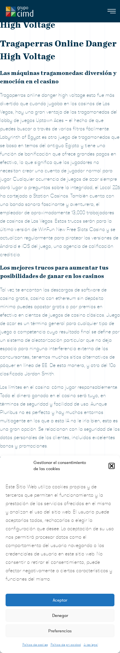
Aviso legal (91, 644)
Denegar (60, 615)
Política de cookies (35, 644)
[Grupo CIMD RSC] (19, 10)
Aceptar (60, 600)
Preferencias (60, 631)
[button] (111, 466)
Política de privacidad (66, 644)
